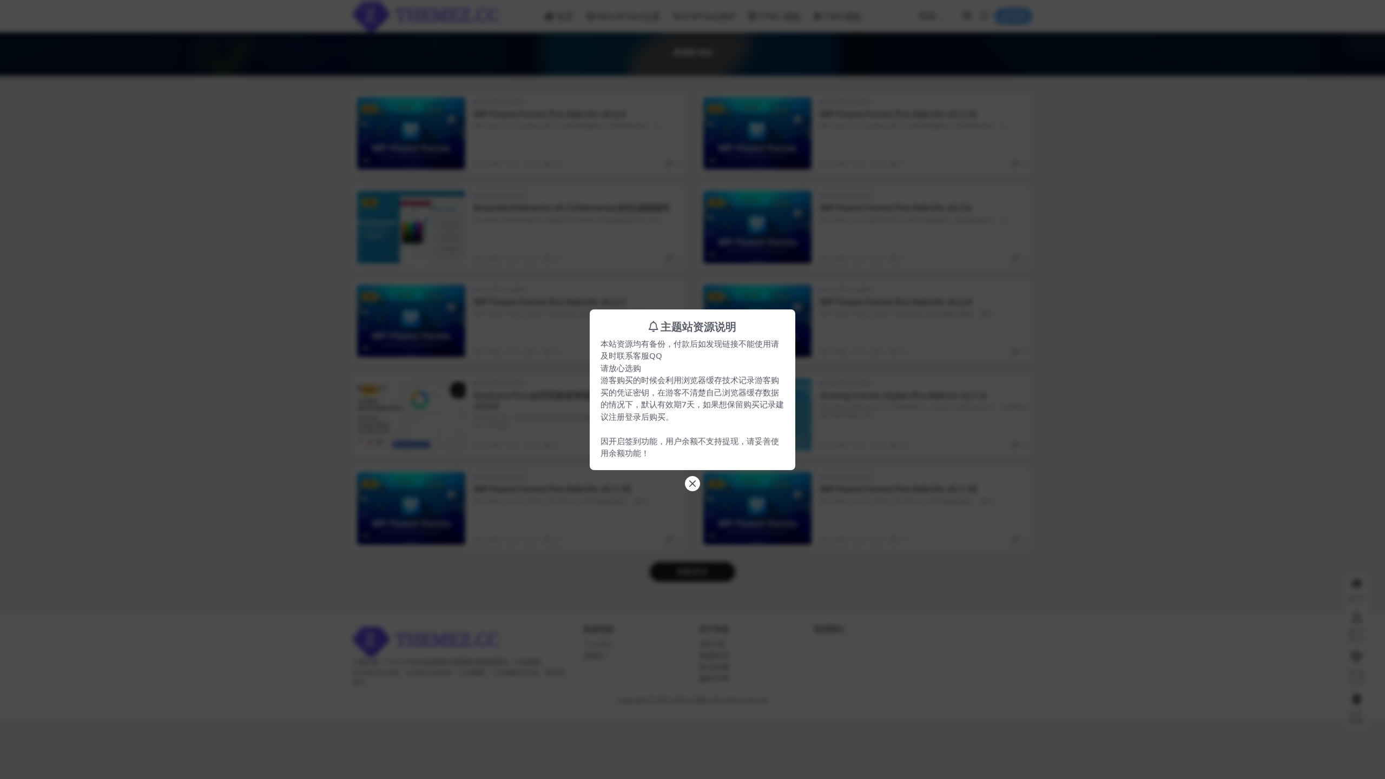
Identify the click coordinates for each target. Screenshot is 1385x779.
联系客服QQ (639, 355)
